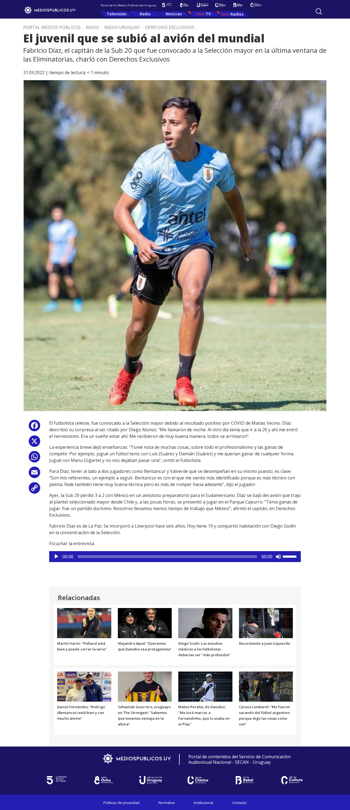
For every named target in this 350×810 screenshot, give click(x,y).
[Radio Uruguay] (202, 5)
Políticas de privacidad (121, 802)
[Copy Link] (34, 490)
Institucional (203, 802)
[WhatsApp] (34, 459)
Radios (237, 14)
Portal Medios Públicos (52, 27)
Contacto (239, 802)
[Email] (34, 474)
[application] (175, 556)
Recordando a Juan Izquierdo (264, 643)
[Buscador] (319, 11)
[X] (34, 443)
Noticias (174, 13)
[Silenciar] (278, 556)
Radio (145, 13)
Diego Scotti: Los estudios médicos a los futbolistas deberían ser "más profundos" (204, 649)
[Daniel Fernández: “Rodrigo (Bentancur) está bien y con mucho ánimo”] (84, 686)
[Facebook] (34, 427)
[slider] (290, 556)
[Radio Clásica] (220, 5)
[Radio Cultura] (255, 5)
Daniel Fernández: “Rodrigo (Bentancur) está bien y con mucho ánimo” (81, 712)
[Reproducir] (56, 556)
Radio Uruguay (122, 27)
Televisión (117, 13)
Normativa (166, 802)
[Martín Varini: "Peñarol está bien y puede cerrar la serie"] (84, 622)
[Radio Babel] (238, 5)
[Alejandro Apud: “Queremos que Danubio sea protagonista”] (145, 622)
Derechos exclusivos (169, 27)
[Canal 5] (166, 5)
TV (208, 13)
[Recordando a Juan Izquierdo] (266, 622)
